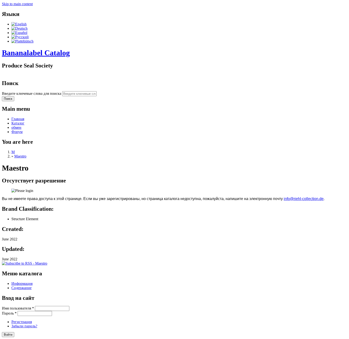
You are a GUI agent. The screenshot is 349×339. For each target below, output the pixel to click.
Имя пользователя (18, 308)
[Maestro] (19, 24)
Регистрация (21, 322)
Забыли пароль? (24, 326)
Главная (17, 119)
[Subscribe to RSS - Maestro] (24, 263)
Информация (22, 284)
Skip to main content (17, 4)
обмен (16, 127)
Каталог (17, 123)
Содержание (21, 288)
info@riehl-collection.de (304, 199)
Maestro (20, 156)
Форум (17, 132)
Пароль (9, 313)
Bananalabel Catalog (36, 52)
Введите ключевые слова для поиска (32, 93)
